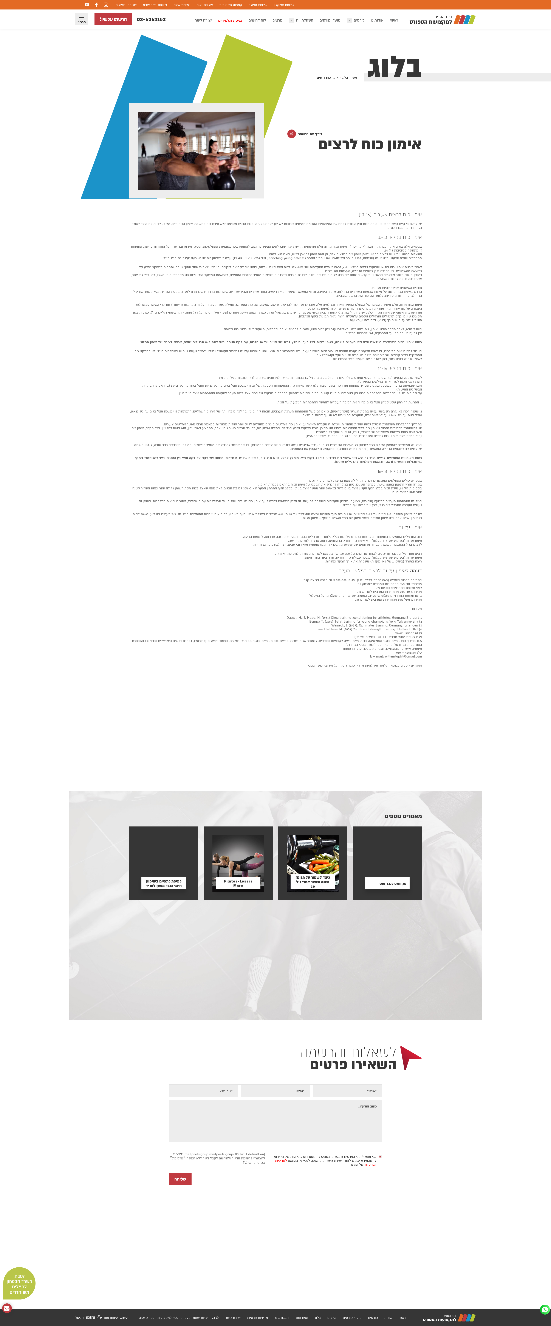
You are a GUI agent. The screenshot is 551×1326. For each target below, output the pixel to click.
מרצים (277, 20)
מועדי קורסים (330, 20)
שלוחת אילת (181, 5)
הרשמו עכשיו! (113, 19)
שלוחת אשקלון (284, 5)
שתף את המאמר (310, 134)
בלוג (345, 77)
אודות (388, 1318)
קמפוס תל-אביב (230, 5)
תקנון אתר (281, 1318)
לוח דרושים (257, 20)
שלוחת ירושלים (126, 5)
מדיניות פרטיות (257, 1318)
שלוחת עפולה (258, 5)
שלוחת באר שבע (155, 5)
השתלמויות (304, 20)
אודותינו (377, 20)
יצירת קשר (203, 20)
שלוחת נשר (205, 5)
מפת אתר (301, 1318)
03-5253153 (151, 19)
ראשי (394, 20)
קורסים (359, 20)
